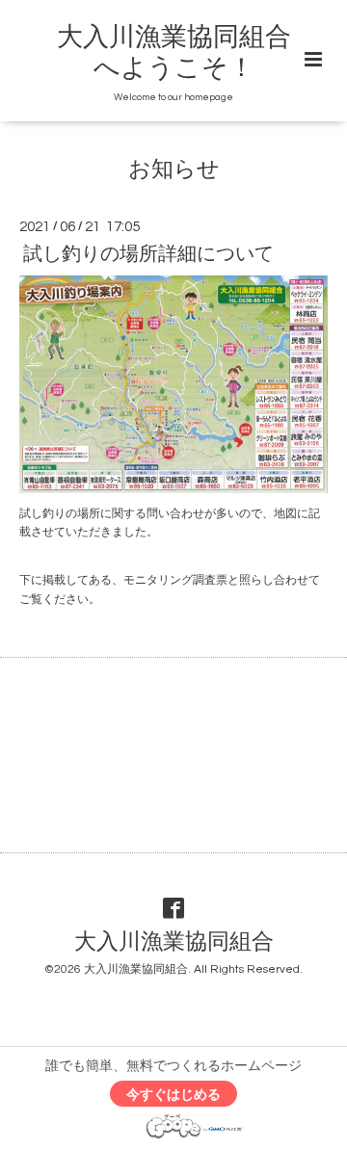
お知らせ (174, 170)
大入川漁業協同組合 (174, 942)
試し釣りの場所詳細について (148, 254)
